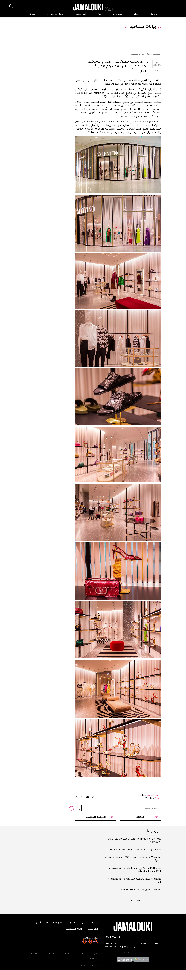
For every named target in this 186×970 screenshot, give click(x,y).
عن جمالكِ (81, 954)
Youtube (110, 947)
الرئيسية (157, 54)
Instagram (112, 944)
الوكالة (140, 817)
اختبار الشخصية (55, 14)
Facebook (140, 944)
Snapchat (154, 944)
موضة (154, 14)
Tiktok (124, 947)
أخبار (99, 14)
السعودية (118, 14)
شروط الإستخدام (48, 954)
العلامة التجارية (96, 817)
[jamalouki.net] (93, 7)
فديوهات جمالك (54, 923)
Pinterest (126, 944)
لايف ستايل (81, 14)
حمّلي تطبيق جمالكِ (133, 953)
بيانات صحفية (137, 54)
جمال (137, 14)
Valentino (141, 795)
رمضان (32, 14)
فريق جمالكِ (66, 954)
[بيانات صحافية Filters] (71, 808)
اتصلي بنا (95, 954)
